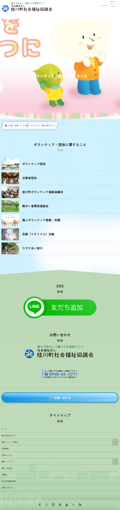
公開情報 (5, 448)
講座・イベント (7, 461)
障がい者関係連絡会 (35, 206)
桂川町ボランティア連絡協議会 (42, 192)
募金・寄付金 (6, 468)
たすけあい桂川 (32, 248)
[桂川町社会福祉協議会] (27, 7)
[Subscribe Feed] (80, 505)
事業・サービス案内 (9, 442)
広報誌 (4, 474)
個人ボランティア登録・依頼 (41, 220)
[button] (60, 397)
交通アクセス (6, 455)
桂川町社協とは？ (8, 435)
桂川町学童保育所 (8, 481)
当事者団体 (29, 178)
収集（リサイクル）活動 (38, 234)
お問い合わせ (6, 487)
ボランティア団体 (34, 164)
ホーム (4, 429)
